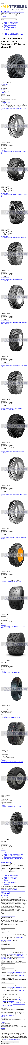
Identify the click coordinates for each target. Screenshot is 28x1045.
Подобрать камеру (5, 102)
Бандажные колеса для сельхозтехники (14, 858)
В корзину (3, 150)
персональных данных (16, 1002)
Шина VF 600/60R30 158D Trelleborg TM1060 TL (14, 237)
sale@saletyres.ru (5, 895)
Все (5, 852)
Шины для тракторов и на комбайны (13, 854)
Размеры (3, 862)
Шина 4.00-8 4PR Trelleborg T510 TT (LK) (12, 581)
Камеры (6, 26)
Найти (21, 865)
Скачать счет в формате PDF (8, 1015)
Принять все (16, 1041)
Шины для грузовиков (10, 25)
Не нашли (8, 916)
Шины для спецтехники (10, 23)
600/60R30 (3, 89)
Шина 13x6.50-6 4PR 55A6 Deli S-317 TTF (12, 762)
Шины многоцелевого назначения (13, 857)
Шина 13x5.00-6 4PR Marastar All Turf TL (11, 717)
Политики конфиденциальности (15, 935)
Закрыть (3, 1016)
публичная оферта (5, 892)
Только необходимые (6, 1041)
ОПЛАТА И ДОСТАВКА (10, 27)
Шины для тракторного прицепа (12, 855)
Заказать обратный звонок (17, 12)
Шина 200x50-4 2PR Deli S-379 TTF (10, 672)
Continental (3, 92)
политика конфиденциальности (9, 889)
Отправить (14, 991)
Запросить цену (5, 84)
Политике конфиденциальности (11, 1039)
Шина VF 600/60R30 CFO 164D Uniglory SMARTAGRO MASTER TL (11, 408)
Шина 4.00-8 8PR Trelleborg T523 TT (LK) (12, 806)
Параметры (8, 862)
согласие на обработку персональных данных (13, 891)
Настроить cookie (5, 1043)
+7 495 (5, 12)
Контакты (6, 29)
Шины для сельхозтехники (11, 22)
